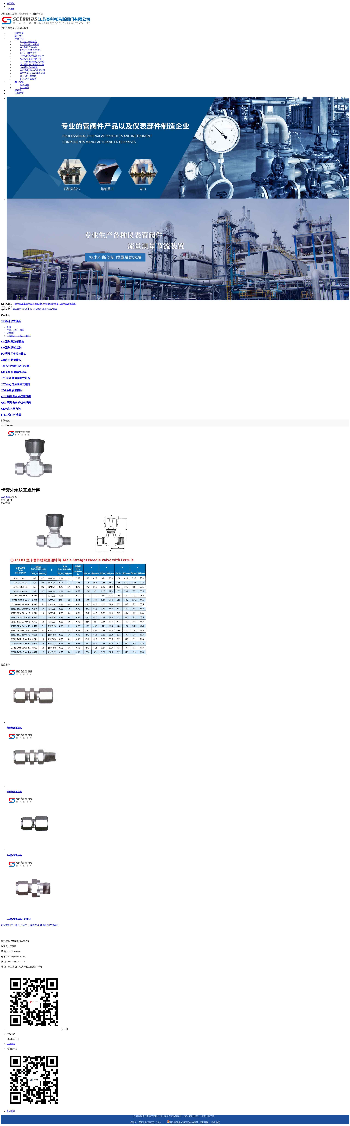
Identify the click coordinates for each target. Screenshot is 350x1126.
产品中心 (19, 39)
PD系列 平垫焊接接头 (30, 50)
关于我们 (11, 3)
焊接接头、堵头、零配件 (19, 335)
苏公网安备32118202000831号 (184, 1122)
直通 (9, 327)
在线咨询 (5, 497)
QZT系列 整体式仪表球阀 (32, 70)
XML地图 (215, 1122)
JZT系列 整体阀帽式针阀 (32, 62)
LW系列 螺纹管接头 (29, 44)
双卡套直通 (20, 304)
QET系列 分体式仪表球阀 (32, 73)
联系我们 (11, 9)
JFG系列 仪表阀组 (29, 67)
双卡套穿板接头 (68, 304)
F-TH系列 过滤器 (28, 79)
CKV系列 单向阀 (28, 76)
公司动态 (24, 84)
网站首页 (19, 33)
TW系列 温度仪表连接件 (32, 56)
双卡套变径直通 (33, 304)
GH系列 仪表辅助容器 (31, 59)
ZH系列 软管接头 (28, 53)
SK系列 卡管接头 (28, 41)
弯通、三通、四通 (15, 330)
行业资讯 (24, 87)
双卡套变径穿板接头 (51, 304)
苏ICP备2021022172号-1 (150, 1122)
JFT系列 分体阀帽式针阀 (32, 64)
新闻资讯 (19, 82)
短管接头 (11, 333)
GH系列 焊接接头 (28, 47)
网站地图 (204, 1122)
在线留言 (19, 93)
